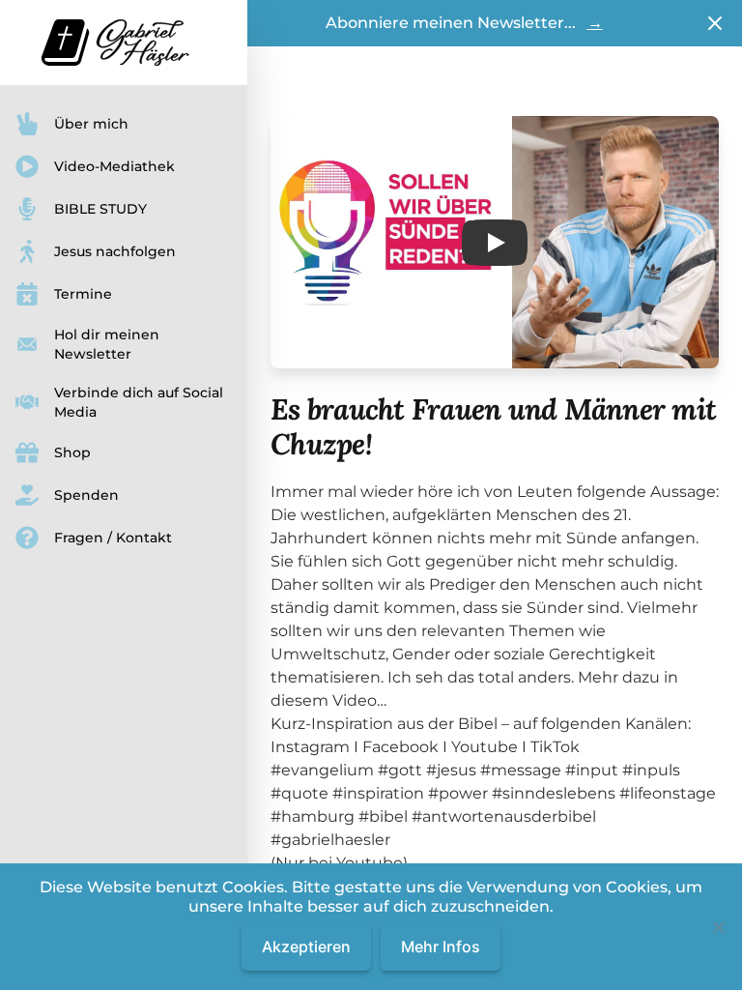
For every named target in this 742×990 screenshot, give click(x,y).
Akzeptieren (306, 946)
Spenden (86, 495)
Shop (72, 452)
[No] (718, 927)
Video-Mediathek (114, 166)
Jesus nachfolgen (115, 251)
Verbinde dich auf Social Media (138, 402)
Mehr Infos (440, 946)
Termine (83, 294)
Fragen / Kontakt (113, 537)
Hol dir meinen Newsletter (106, 344)
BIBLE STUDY (100, 209)
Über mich (91, 123)
